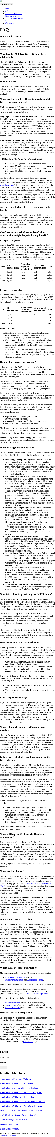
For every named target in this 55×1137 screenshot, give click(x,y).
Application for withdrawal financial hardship (19, 1088)
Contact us (9, 23)
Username (4, 1057)
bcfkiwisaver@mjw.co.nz (37, 994)
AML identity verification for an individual (18, 1115)
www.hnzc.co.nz (7, 185)
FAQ (7, 21)
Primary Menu (6, 4)
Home (8, 9)
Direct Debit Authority (9, 1129)
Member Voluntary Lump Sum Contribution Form (21, 1111)
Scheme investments (13, 13)
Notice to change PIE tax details (13, 1120)
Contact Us (28, 1041)
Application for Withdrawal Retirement (16, 1083)
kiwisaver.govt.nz (12, 1003)
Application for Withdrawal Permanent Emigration (21, 1092)
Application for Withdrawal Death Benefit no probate (22, 1101)
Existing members (12, 16)
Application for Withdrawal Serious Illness (18, 1097)
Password (4, 1062)
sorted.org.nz (10, 1005)
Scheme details (11, 11)
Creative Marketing (8, 1136)
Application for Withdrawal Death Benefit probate (21, 1106)
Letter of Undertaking (9, 1124)
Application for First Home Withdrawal (16, 1079)
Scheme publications (14, 18)
